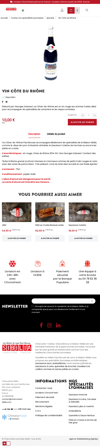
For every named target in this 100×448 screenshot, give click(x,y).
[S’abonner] (92, 301)
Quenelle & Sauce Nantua (82, 415)
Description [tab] (34, 134)
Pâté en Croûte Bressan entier (49, 225)
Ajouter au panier (82, 122)
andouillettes (59, 363)
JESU (4, 225)
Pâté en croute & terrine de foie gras (83, 421)
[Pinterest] (6, 101)
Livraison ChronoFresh (46, 392)
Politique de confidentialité (48, 415)
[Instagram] (49, 326)
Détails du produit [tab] (56, 134)
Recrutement (42, 401)
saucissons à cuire (44, 366)
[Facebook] (41, 326)
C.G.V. (38, 410)
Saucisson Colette (77, 225)
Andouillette (75, 410)
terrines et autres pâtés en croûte (61, 369)
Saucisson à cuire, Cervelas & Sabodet (82, 400)
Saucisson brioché (78, 394)
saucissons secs (43, 363)
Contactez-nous (43, 388)
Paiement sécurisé (44, 397)
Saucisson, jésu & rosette (81, 406)
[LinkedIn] (58, 326)
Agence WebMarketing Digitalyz (83, 439)
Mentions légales (43, 406)
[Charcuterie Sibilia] (11, 9)
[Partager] (2, 101)
